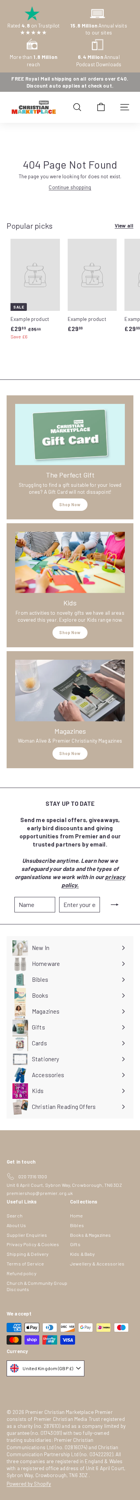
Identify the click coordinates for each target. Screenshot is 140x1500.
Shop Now (69, 504)
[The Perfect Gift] (70, 435)
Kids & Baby (82, 1254)
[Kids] (70, 562)
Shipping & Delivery (28, 1254)
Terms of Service (25, 1263)
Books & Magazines (90, 1235)
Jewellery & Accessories (97, 1263)
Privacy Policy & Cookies (33, 1244)
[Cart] (101, 107)
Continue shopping (70, 187)
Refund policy (22, 1273)
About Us (16, 1225)
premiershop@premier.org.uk (40, 1193)
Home (76, 1215)
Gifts (75, 1244)
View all (124, 225)
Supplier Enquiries (27, 1235)
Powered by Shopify (29, 1484)
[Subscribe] (115, 904)
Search (15, 1215)
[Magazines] (70, 690)
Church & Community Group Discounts (37, 1286)
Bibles (77, 1225)
